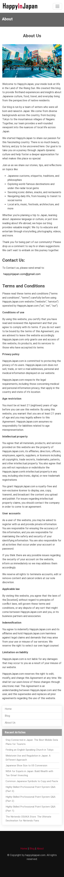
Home (8, 708)
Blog (7, 715)
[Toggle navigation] (57, 6)
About (40, 848)
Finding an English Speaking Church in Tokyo (29, 749)
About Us (10, 722)
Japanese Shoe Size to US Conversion (26, 765)
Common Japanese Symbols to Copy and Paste (32, 781)
